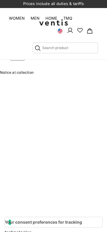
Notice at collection (17, 72)
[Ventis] (53, 22)
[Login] (70, 30)
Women (17, 18)
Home (51, 18)
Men (35, 18)
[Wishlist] (80, 30)
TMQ (67, 18)
